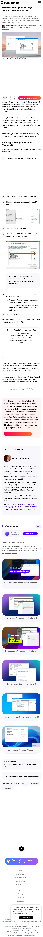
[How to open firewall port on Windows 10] (21, 605)
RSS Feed (20, 901)
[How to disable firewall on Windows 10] (21, 671)
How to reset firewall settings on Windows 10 (21, 717)
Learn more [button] (25, 913)
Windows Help (7, 788)
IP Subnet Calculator (20, 878)
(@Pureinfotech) (22, 25)
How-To (25, 784)
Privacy (20, 894)
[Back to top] (21, 848)
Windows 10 (6, 102)
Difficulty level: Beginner (11, 784)
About (20, 890)
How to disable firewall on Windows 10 (21, 684)
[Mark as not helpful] (32, 389)
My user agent (20, 881)
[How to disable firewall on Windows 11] (21, 737)
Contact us (20, 897)
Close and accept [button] (26, 917)
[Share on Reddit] (3, 97)
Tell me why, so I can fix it (22, 393)
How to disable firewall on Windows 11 (21, 750)
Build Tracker (20, 885)
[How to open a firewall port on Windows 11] (21, 638)
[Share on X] (7, 97)
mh (21, 935)
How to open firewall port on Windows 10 (21, 618)
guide (8, 134)
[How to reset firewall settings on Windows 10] (21, 704)
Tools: (20, 871)
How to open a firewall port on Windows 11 (21, 651)
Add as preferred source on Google (22, 861)
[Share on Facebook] (10, 97)
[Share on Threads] (14, 97)
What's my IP (20, 874)
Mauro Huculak (12, 25)
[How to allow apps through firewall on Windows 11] (21, 569)
